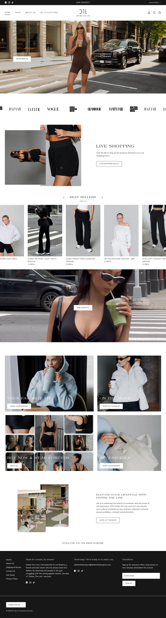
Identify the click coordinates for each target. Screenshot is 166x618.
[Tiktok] (86, 328)
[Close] (106, 282)
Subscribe (83, 320)
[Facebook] (79, 328)
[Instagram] (83, 328)
